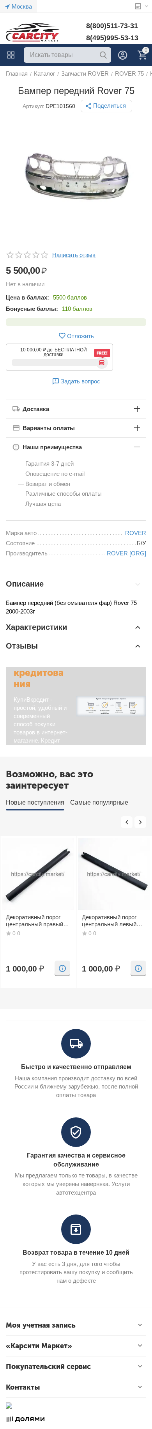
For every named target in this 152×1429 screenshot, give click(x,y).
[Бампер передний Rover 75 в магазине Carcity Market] (76, 177)
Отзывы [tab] (22, 646)
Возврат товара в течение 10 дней (76, 1252)
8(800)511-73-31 (112, 26)
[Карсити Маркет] (33, 32)
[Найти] (103, 55)
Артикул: (33, 106)
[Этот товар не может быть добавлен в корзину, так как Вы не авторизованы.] (62, 968)
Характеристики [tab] (36, 627)
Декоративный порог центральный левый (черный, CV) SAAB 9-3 (113, 921)
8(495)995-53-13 (112, 38)
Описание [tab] (25, 584)
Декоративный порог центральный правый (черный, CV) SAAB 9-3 (37, 921)
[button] (106, 106)
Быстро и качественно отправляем (76, 1067)
